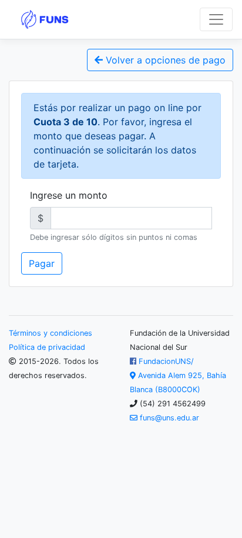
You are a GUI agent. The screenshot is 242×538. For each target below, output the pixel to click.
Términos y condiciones (50, 333)
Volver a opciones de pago (164, 60)
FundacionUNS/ (165, 361)
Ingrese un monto (68, 195)
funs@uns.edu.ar (168, 417)
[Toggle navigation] (216, 19)
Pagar (42, 263)
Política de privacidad (47, 347)
